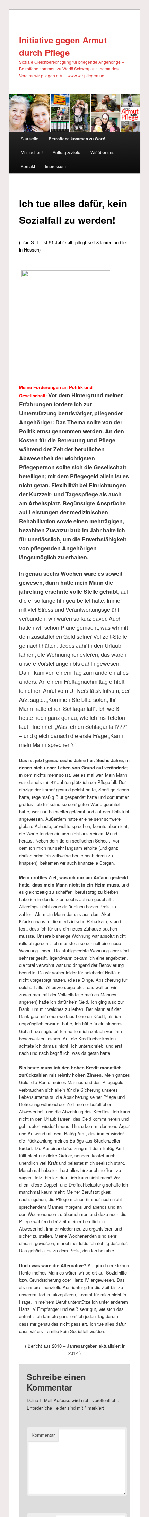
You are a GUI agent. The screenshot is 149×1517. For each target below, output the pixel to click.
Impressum (55, 166)
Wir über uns (102, 152)
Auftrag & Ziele (66, 152)
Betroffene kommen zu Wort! (77, 138)
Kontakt (28, 166)
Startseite (29, 138)
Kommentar (43, 1434)
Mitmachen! (32, 152)
